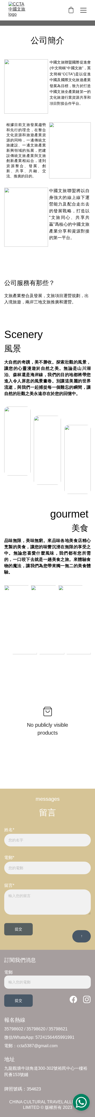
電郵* (9, 857)
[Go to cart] (71, 10)
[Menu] (83, 10)
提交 (18, 929)
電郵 (8, 972)
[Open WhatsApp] (81, 1102)
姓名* (9, 830)
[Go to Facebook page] (76, 999)
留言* (9, 885)
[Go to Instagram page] (87, 999)
